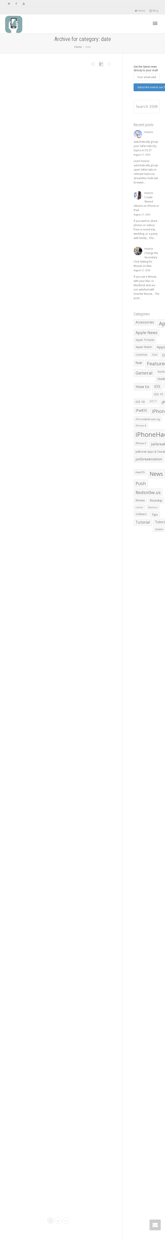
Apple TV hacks (145, 340)
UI (55, 457)
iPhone (48, 455)
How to (75, 94)
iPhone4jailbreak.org (148, 419)
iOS (71, 452)
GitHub (65, 1060)
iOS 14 (76, 1060)
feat (139, 362)
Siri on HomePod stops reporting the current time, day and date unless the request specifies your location (63, 320)
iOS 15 (67, 581)
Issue (50, 330)
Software (141, 514)
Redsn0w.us (148, 492)
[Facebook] (16, 3)
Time (56, 96)
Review (48, 457)
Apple (60, 327)
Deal (154, 354)
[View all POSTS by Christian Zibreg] (47, 327)
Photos (48, 210)
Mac (79, 94)
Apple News (146, 332)
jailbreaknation (149, 458)
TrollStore (73, 1063)
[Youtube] (23, 3)
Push (47, 96)
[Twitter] (8, 3)
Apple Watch (65, 1180)
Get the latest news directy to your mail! (146, 68)
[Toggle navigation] (155, 23)
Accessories (145, 322)
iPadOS (81, 452)
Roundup (156, 500)
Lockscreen (74, 455)
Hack (69, 1060)
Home (141, 10)
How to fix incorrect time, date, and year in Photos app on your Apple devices (65, 202)
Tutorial (64, 96)
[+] (37, 91)
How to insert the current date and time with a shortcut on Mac (64, 88)
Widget (48, 586)
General (144, 373)
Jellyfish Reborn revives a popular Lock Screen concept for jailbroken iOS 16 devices (64, 445)
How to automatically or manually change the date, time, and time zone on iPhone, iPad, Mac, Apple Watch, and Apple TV (65, 1173)
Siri (61, 330)
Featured (69, 94)
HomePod (75, 327)
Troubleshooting (59, 210)
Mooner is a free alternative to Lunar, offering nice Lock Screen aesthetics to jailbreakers (64, 574)
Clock (71, 1180)
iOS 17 (153, 401)
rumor (139, 507)
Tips (60, 96)
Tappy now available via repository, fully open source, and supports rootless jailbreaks (64, 933)
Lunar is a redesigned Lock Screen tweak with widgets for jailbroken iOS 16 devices (65, 699)
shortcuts (52, 96)
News (82, 94)
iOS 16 (74, 452)
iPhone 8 (141, 425)
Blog (155, 10)
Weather (58, 457)
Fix (69, 208)
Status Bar (57, 943)
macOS (140, 472)
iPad (77, 452)
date (64, 94)
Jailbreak (53, 455)
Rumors (153, 507)
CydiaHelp (141, 354)
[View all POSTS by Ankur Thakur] (47, 94)
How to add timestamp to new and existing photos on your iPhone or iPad (63, 816)
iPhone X (141, 443)
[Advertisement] (58, 153)
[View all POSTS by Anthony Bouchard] (47, 452)
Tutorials (70, 96)
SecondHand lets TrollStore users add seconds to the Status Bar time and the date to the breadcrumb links (63, 1053)
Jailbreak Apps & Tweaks (63, 455)
